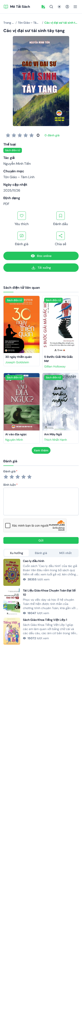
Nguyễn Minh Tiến (17, 163)
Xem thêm (41, 450)
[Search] (51, 6)
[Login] (67, 6)
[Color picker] (43, 6)
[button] (43, 6)
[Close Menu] (75, 6)
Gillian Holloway (55, 366)
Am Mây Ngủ (53, 434)
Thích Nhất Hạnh (55, 440)
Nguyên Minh (14, 440)
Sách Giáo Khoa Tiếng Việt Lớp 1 (45, 620)
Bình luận (9, 485)
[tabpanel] (41, 602)
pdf (6, 204)
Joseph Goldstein (17, 362)
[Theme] (59, 6)
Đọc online (44, 256)
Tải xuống (44, 267)
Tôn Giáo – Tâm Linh (18, 177)
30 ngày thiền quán (18, 357)
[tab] (16, 553)
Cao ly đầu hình (33, 561)
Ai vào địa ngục (16, 434)
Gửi (41, 540)
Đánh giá (9, 471)
